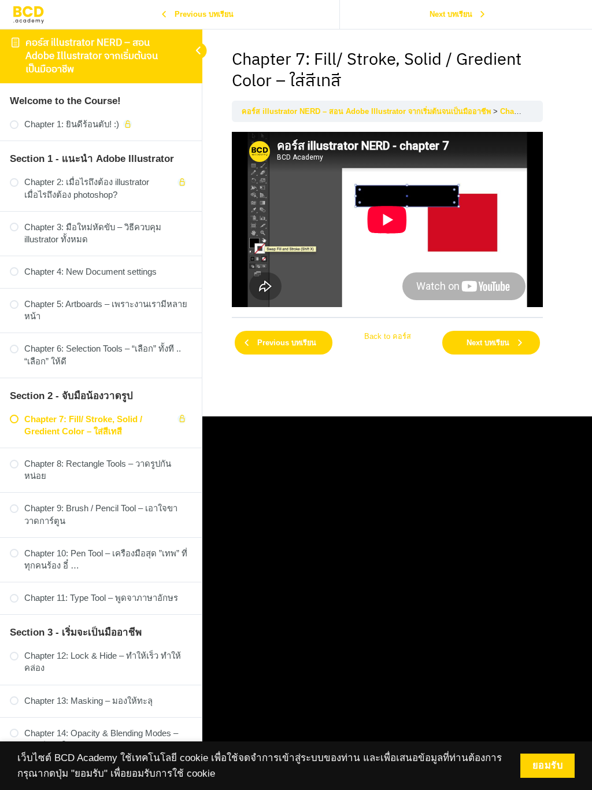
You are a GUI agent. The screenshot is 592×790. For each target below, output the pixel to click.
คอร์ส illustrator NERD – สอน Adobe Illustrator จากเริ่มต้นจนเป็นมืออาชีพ (91, 56)
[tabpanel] (387, 219)
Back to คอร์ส (387, 336)
